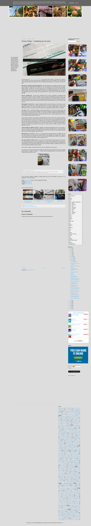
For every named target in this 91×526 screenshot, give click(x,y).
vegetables (69, 511)
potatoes (60, 485)
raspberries (60, 488)
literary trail (73, 465)
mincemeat (61, 470)
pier (59, 484)
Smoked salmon (60, 498)
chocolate (72, 428)
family (78, 442)
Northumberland (77, 475)
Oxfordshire (64, 479)
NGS (77, 473)
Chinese (59, 428)
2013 (70, 308)
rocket (64, 491)
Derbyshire (70, 437)
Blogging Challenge (75, 421)
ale (64, 410)
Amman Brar (74, 335)
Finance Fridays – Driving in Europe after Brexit (74, 279)
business (64, 425)
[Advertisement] (45, 26)
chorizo (78, 428)
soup (69, 498)
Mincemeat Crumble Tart (74, 291)
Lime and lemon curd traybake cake (74, 283)
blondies (59, 422)
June (71, 251)
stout (59, 501)
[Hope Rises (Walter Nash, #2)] (70, 331)
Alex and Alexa (68, 410)
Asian (68, 412)
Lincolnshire (65, 465)
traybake (72, 509)
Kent (60, 460)
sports (64, 499)
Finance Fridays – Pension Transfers (39, 201)
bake (68, 414)
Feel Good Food (76, 444)
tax (36, 206)
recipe (75, 488)
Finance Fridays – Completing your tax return (74, 269)
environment (69, 442)
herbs (70, 456)
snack (66, 498)
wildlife (64, 516)
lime (61, 465)
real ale (65, 488)
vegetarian (74, 511)
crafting (61, 434)
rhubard (73, 490)
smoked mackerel (76, 497)
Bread (69, 422)
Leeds (67, 462)
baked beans (72, 414)
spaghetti (77, 498)
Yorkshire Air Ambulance (75, 518)
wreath (75, 517)
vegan (64, 511)
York (62, 518)
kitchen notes (60, 461)
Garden (60, 450)
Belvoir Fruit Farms (68, 419)
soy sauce (73, 498)
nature (68, 473)
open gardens (75, 478)
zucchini (77, 519)
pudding (78, 485)
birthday (78, 420)
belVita (63, 419)
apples (64, 412)
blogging (69, 421)
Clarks (74, 430)
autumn (59, 414)
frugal (67, 449)
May (71, 253)
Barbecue (78, 415)
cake (68, 425)
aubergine (77, 412)
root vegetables (68, 491)
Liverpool (78, 465)
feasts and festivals (68, 444)
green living (60, 453)
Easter (59, 439)
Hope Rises (73, 329)
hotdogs (68, 457)
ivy (78, 458)
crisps (70, 435)
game (74, 449)
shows (59, 497)
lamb (70, 461)
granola (68, 452)
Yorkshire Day (60, 519)
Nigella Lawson (60, 474)
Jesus (62, 459)
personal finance (33, 206)
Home (44, 268)
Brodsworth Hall (64, 423)
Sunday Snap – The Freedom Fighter (73, 276)
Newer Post (24, 268)
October (62, 478)
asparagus (72, 412)
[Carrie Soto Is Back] (70, 316)
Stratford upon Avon (69, 501)
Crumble (78, 435)
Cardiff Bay (75, 425)
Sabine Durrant (74, 320)
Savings (59, 495)
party (76, 479)
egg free (73, 439)
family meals (61, 443)
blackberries (64, 421)
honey (64, 457)
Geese (59, 451)
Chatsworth (78, 426)
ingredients (64, 458)
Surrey (71, 505)
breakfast (72, 422)
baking (78, 414)
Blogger (63, 522)
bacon (64, 414)
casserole (61, 426)
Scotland (72, 495)
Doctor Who (73, 438)
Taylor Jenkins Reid (75, 315)
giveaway (67, 451)
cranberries (65, 434)
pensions (66, 481)
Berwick (74, 419)
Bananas (74, 415)
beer (59, 419)
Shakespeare (71, 496)
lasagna (74, 461)
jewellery (65, 459)
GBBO (78, 450)
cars (79, 425)
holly (76, 456)
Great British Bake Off (75, 452)
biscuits (59, 421)
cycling (65, 436)
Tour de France (60, 509)
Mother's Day (60, 471)
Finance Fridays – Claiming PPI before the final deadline (49, 201)
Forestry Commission (69, 448)
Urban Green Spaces (71, 510)
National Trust (61, 473)
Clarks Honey (78, 430)
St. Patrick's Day (64, 500)
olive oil (67, 478)
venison (61, 512)
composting (60, 433)
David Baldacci (74, 330)
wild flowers (60, 516)
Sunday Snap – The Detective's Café (73, 286)
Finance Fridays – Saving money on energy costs (75, 288)
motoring (65, 471)
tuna (76, 509)
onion (70, 478)
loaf (60, 466)
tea (74, 506)
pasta (62, 480)
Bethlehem (78, 419)
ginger (63, 451)
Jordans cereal (74, 459)
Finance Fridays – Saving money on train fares (74, 296)
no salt (66, 474)
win (75, 516)
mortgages (72, 470)
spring (68, 499)
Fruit (70, 449)
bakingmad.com (64, 415)
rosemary (74, 491)
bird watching (64, 420)
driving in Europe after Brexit (35, 79)
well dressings (66, 515)
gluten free (77, 451)
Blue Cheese (64, 422)
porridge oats (73, 484)
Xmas (59, 518)
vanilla (61, 511)
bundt (60, 425)
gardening (66, 450)
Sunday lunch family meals (73, 504)
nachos (67, 472)
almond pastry (65, 411)
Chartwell (73, 426)
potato (78, 484)
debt (60, 437)
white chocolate (76, 515)
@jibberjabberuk (27, 180)
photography (69, 483)
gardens (73, 450)
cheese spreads (66, 427)
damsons (74, 436)
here (38, 150)
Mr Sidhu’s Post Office (75, 334)
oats (59, 478)
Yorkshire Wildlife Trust (67, 519)
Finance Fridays (27, 206)
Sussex (75, 505)
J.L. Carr (73, 325)
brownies (69, 423)
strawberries (77, 501)
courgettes (78, 433)
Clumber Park (62, 431)
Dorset (78, 438)
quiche (73, 486)
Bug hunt (78, 423)
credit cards (75, 434)
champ (70, 426)
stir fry (74, 500)
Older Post (63, 268)
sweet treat (66, 506)
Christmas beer (66, 429)
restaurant (78, 489)
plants (62, 484)
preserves (68, 485)
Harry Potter (65, 456)
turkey (79, 509)
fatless (62, 444)
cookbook (65, 433)
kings (68, 460)
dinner (62, 438)
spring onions (72, 499)
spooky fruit (60, 499)
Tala (69, 506)
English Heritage (62, 442)
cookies (70, 433)
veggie (79, 511)
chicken (77, 427)
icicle (76, 457)
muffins (73, 471)
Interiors (68, 458)
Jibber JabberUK (28, 183)
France (59, 449)
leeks (73, 462)
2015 (70, 305)
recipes (63, 489)
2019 (70, 248)
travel (65, 509)
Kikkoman (64, 460)
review (61, 490)
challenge (65, 426)
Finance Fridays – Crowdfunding (60, 201)
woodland (66, 517)
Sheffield (76, 496)
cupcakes (61, 436)
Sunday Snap (62, 505)
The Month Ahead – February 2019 (73, 261)
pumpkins (61, 486)
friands (63, 449)
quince (78, 486)
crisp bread (66, 435)
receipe (70, 488)
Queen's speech (67, 486)
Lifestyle (78, 464)
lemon (65, 464)
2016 (70, 303)
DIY (69, 438)
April (71, 254)
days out (78, 436)
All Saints (73, 410)
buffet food (74, 423)
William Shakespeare (70, 516)
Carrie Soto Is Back (74, 314)
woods (71, 517)
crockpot (73, 435)
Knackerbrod (66, 461)
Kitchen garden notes (74, 460)
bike (60, 420)
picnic (78, 483)
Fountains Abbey (76, 448)
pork (69, 484)
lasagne (78, 461)
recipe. (59, 489)
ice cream (72, 457)
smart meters (70, 497)
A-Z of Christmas (68, 409)
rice (76, 490)
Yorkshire (67, 518)
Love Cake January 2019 (74, 298)
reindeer (66, 489)
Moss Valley (77, 470)
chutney (71, 429)
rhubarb (69, 490)
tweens (61, 510)
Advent (75, 409)
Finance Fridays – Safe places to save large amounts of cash (28, 201)
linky (69, 465)
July (71, 250)
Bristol (77, 422)
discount (66, 438)
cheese (61, 427)
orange (59, 479)
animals (79, 411)
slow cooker (64, 497)
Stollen (78, 500)
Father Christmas (73, 443)
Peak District (74, 480)
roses (78, 491)
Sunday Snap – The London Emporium (74, 294)
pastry (66, 480)
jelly (59, 459)
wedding (61, 515)
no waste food (71, 474)
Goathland (60, 452)
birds (70, 420)
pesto (63, 483)
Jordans (69, 459)
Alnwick (75, 411)
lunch (79, 466)
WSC (78, 517)
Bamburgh (69, 415)
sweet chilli (61, 506)
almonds (70, 411)
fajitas (74, 442)
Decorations (64, 437)
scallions (63, 495)
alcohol (62, 410)
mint (65, 470)
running (68, 492)
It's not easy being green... (75, 281)
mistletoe (68, 470)
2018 (70, 300)
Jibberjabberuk (29, 181)
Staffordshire (70, 500)
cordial (74, 433)
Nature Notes (73, 473)
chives (68, 428)
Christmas (60, 429)
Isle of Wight (74, 458)
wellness (71, 515)
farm (66, 443)
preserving (74, 485)
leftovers (76, 462)
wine (78, 516)
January (71, 259)
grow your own (74, 453)
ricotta (79, 490)
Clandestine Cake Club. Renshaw (66, 430)
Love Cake (71, 466)
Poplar (66, 484)
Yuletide (73, 519)
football (63, 448)
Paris (73, 479)
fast (69, 443)
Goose (64, 452)
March (71, 256)
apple (61, 412)
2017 (70, 302)
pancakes (69, 479)
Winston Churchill (61, 517)
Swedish (79, 505)
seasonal (59, 496)
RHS (65, 490)
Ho (73, 456)
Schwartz (67, 495)
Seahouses (77, 495)
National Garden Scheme (73, 472)
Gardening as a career (74, 290)
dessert (76, 437)
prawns (64, 485)
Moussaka (72, 274)
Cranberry (70, 434)
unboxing (64, 510)
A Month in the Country (75, 324)
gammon (77, 449)
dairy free (69, 436)
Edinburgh (64, 439)
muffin (69, 471)
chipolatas (64, 428)
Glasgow (72, 451)
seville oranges (65, 496)
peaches (69, 480)
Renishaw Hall (72, 489)
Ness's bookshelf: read (78, 312)
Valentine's (78, 510)
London (63, 466)
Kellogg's (78, 459)
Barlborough (65, 416)
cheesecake (72, 427)
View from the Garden (73, 512)
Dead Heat (73, 319)
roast (60, 491)
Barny (69, 416)
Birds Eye (73, 420)
